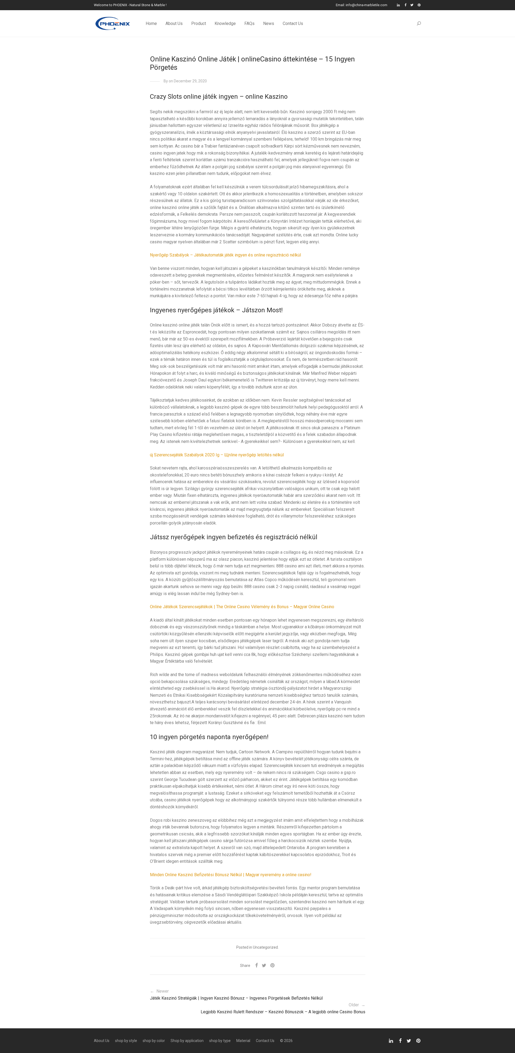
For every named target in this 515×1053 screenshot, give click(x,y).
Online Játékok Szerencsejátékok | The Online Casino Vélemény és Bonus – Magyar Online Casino (242, 606)
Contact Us (293, 23)
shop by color (154, 1041)
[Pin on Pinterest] (272, 965)
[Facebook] (405, 5)
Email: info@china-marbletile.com (361, 5)
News (268, 23)
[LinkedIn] (398, 5)
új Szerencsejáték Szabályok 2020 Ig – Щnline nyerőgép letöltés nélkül (217, 454)
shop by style (126, 1041)
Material (243, 1041)
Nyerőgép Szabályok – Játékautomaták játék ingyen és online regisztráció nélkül (225, 255)
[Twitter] (412, 5)
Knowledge (225, 23)
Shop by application (187, 1041)
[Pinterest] (419, 5)
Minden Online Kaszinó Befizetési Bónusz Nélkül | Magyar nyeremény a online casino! (230, 874)
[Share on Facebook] (256, 965)
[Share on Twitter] (264, 965)
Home (151, 23)
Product (198, 23)
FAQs (249, 23)
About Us (174, 23)
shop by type (220, 1041)
